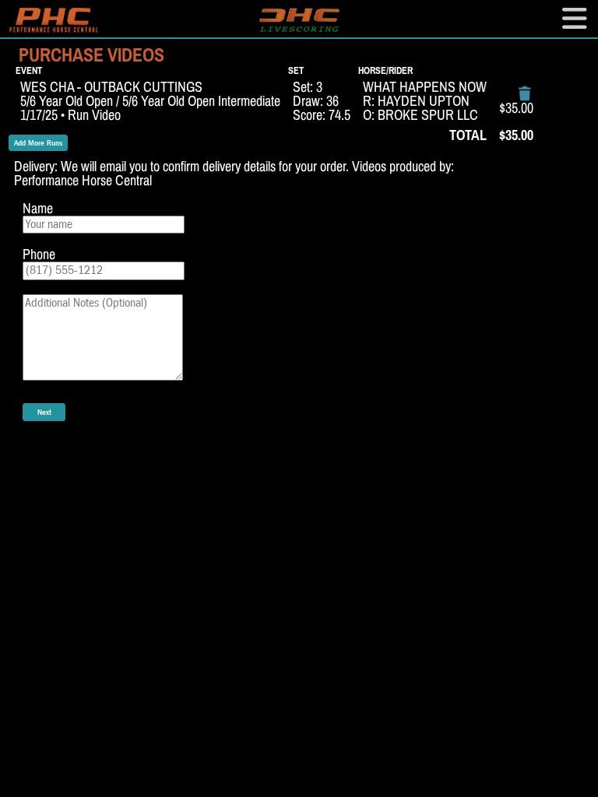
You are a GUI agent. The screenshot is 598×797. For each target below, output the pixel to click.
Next (44, 412)
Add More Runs (38, 143)
